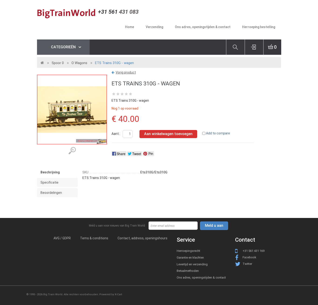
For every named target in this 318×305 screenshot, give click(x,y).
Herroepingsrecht (188, 251)
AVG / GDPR (62, 238)
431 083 (118, 12)
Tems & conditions (94, 238)
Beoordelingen (51, 193)
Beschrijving (50, 172)
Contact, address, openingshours (142, 238)
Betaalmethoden (188, 271)
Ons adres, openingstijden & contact (201, 277)
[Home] (67, 13)
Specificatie (49, 182)
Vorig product (126, 72)
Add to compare (218, 133)
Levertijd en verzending (192, 264)
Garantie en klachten (190, 257)
